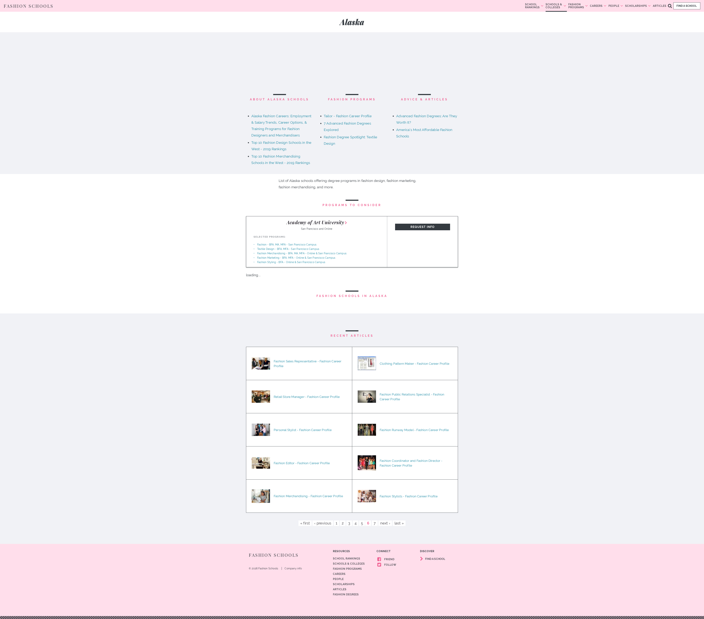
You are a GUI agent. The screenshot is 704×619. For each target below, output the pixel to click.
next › (385, 523)
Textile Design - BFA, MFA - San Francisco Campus (288, 248)
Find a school (686, 5)
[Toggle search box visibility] (670, 5)
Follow (390, 564)
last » (399, 523)
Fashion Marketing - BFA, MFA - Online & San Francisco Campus (296, 257)
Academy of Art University (315, 222)
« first (305, 523)
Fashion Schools (29, 6)
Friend (389, 559)
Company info (293, 568)
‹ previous (322, 523)
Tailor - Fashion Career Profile (348, 116)
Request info (422, 227)
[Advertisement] (352, 65)
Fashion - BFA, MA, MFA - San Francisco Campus (287, 244)
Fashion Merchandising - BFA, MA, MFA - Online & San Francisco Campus (301, 253)
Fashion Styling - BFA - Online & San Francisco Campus (291, 262)
